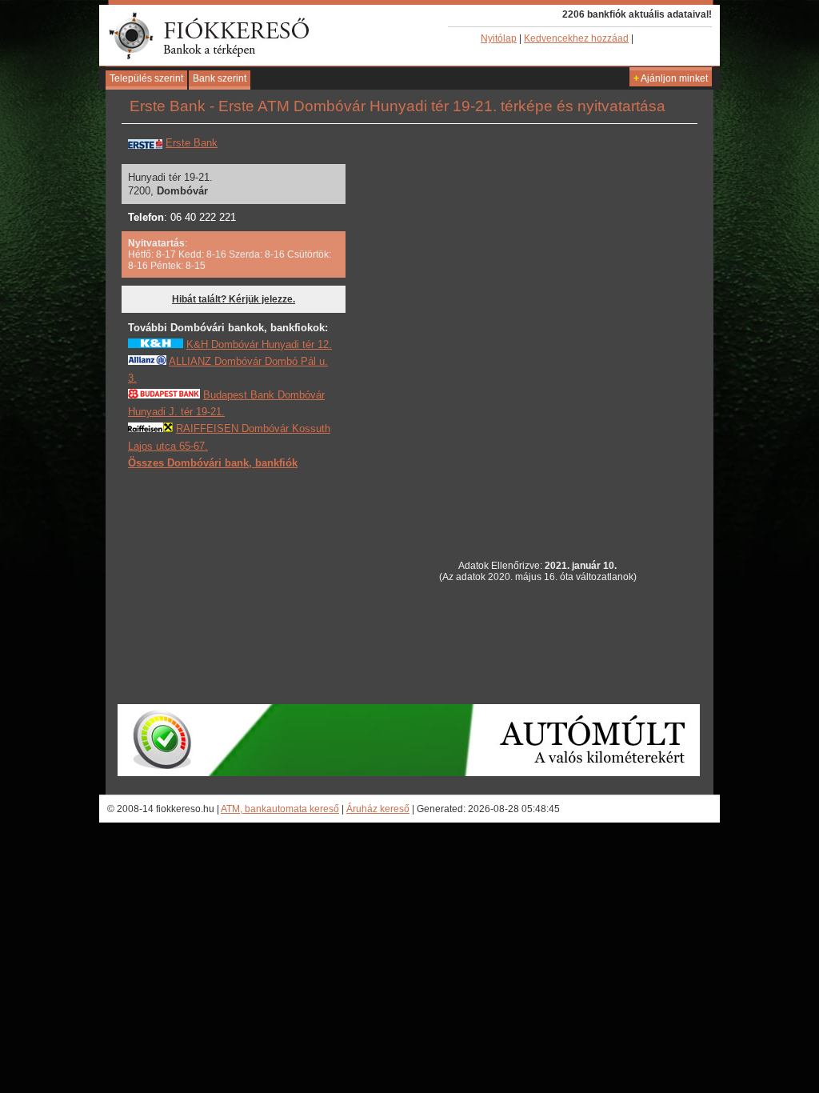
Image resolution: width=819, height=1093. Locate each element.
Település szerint (146, 78)
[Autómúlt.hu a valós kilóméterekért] (409, 773)
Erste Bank (192, 143)
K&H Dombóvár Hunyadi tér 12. (259, 344)
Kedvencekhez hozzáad (576, 38)
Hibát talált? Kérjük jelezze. (233, 299)
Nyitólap (499, 38)
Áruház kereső (378, 809)
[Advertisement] (248, 586)
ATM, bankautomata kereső (280, 809)
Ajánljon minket (670, 78)
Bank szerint (219, 78)
